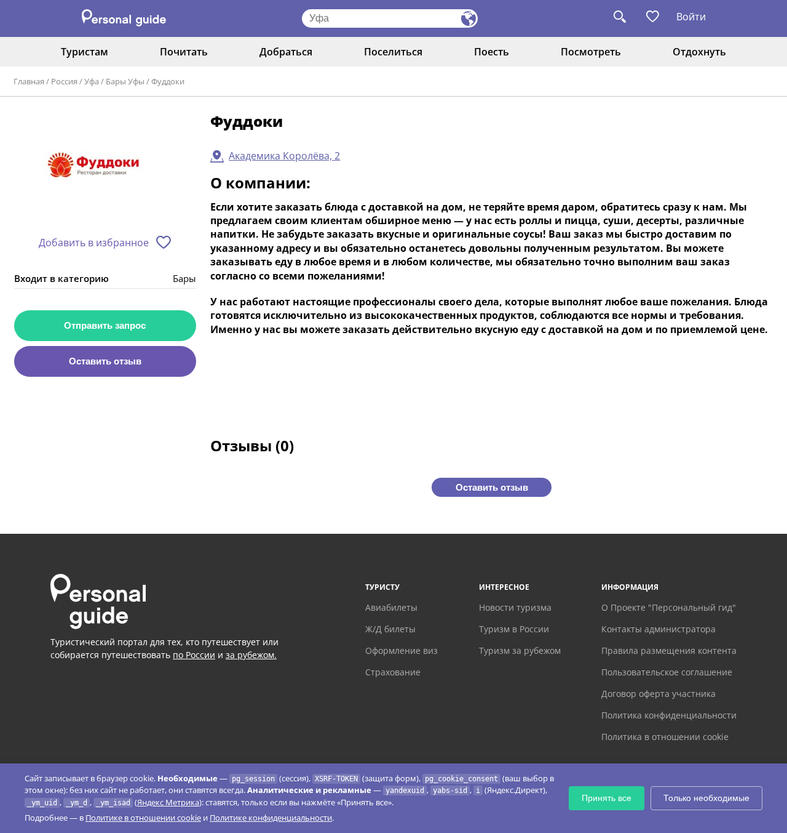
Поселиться (393, 51)
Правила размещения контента (669, 650)
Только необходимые (706, 798)
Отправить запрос (105, 325)
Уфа (91, 81)
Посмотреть (591, 51)
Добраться (285, 51)
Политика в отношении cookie (665, 736)
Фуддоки (167, 81)
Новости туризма (515, 607)
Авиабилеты (391, 607)
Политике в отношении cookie (143, 817)
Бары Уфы (125, 81)
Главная (29, 81)
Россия (64, 81)
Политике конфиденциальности (271, 817)
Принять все (606, 798)
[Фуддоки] (105, 170)
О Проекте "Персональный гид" (668, 607)
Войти (691, 16)
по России (194, 655)
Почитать (184, 51)
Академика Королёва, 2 (284, 156)
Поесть (491, 51)
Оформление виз (401, 650)
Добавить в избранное (94, 242)
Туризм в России (514, 629)
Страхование (393, 672)
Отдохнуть (699, 51)
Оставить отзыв (105, 361)
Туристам (84, 51)
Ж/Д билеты (390, 629)
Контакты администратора (658, 629)
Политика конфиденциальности (669, 715)
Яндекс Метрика (168, 802)
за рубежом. (251, 655)
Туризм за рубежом (520, 650)
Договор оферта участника (658, 693)
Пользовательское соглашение (666, 672)
